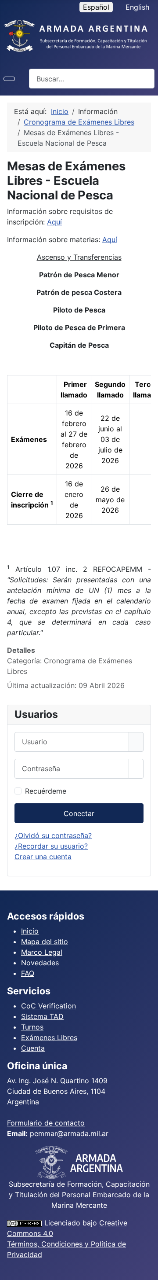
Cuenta (33, 1048)
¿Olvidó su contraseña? (53, 835)
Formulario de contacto (46, 1122)
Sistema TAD (42, 1016)
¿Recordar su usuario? (51, 846)
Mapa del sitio (44, 941)
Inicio (30, 931)
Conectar (79, 813)
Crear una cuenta (43, 856)
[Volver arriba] (147, 1269)
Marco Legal (41, 952)
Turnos (32, 1027)
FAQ (27, 973)
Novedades (40, 962)
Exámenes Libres (49, 1037)
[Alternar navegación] (9, 79)
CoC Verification (48, 1005)
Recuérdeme (45, 791)
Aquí (54, 221)
